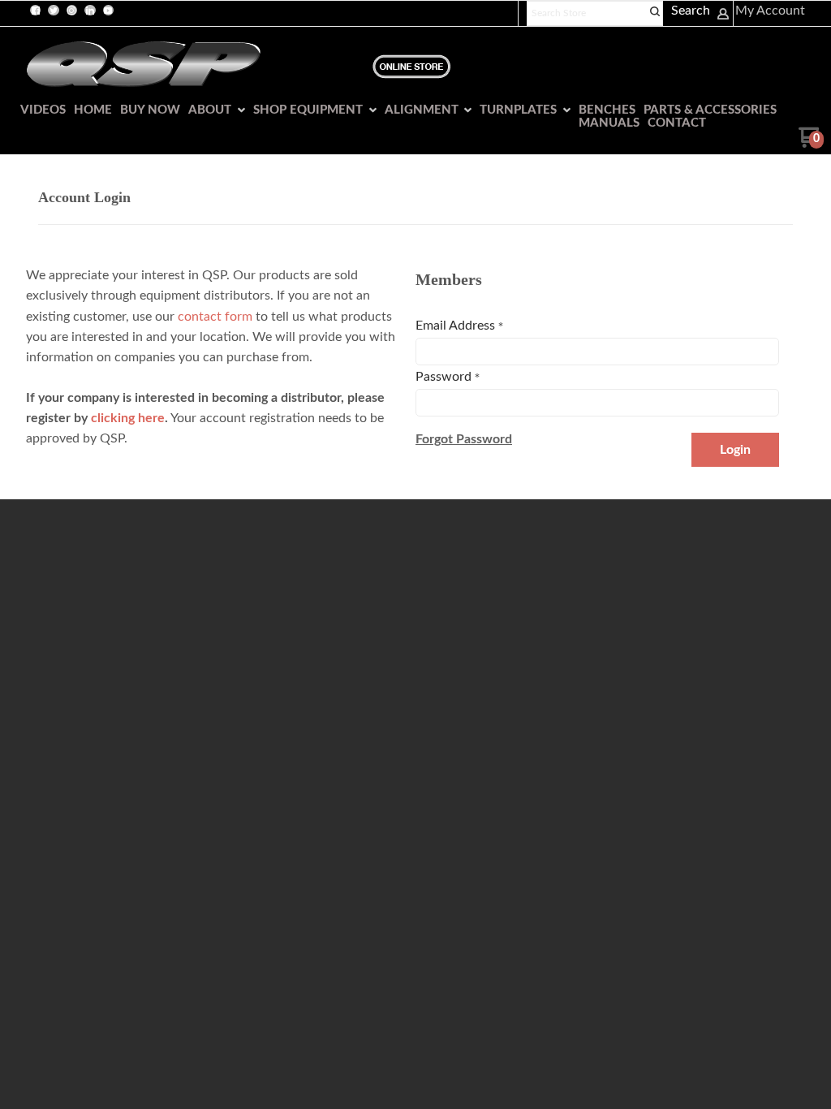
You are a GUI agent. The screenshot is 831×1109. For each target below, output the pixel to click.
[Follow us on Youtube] (108, 10)
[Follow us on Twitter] (54, 10)
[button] (464, 439)
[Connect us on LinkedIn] (90, 10)
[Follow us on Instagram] (71, 10)
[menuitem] (39, 110)
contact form (215, 316)
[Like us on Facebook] (36, 10)
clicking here (128, 418)
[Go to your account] (723, 16)
